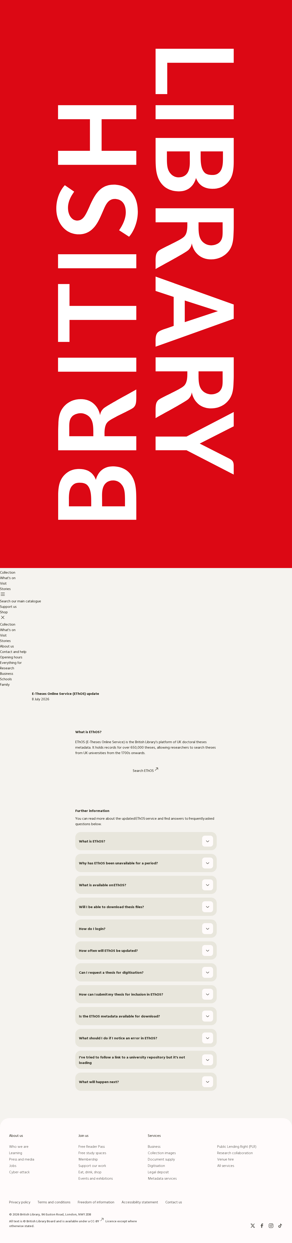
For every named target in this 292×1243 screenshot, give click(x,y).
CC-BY (94, 1221)
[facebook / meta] (262, 1225)
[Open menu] (2, 594)
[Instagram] (271, 1225)
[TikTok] (280, 1225)
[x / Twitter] (253, 1225)
